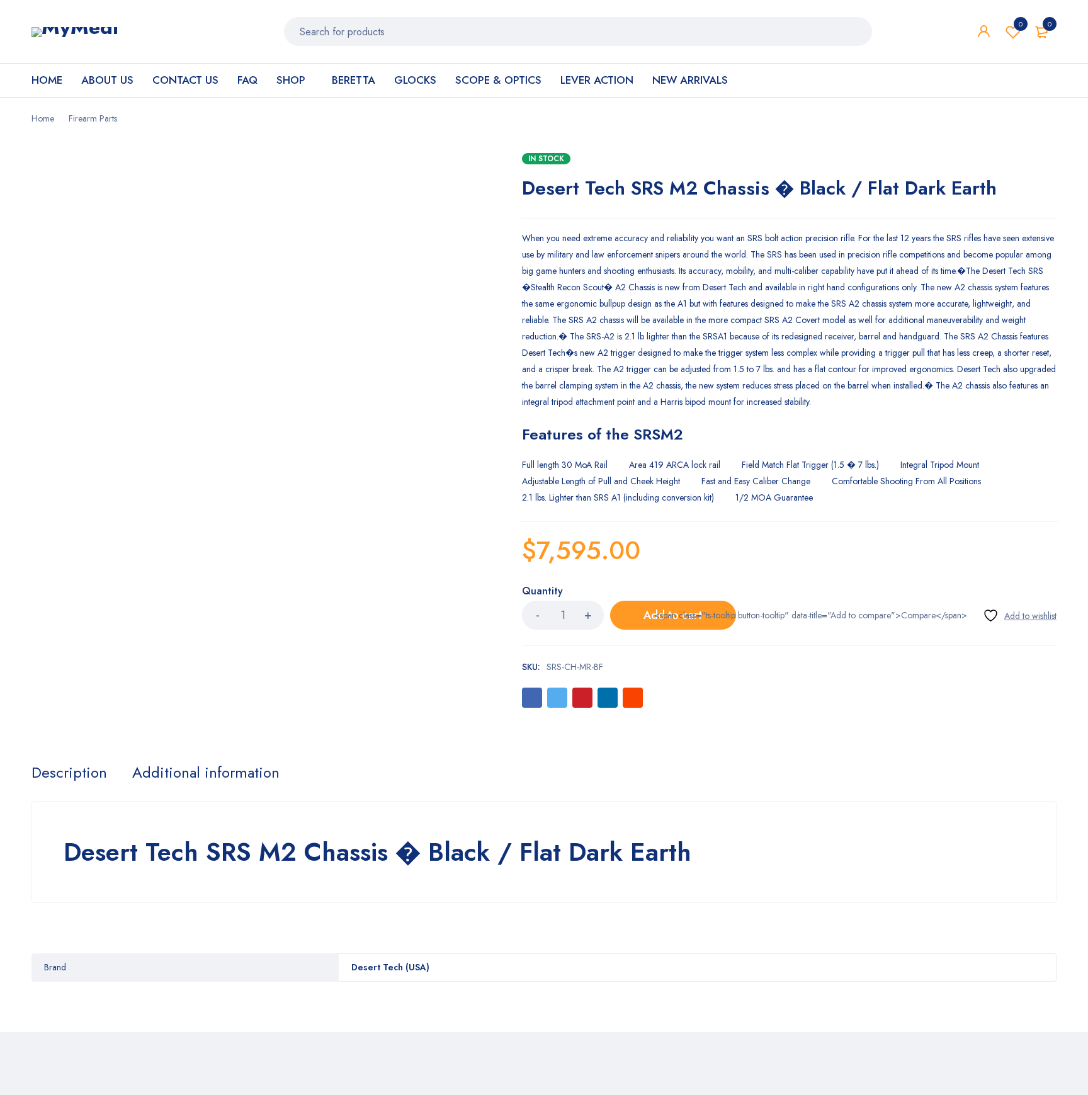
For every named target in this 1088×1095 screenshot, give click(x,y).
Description (69, 772)
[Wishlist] (1020, 615)
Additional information (206, 772)
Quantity (542, 591)
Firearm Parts (93, 118)
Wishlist (1021, 24)
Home (42, 118)
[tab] (69, 772)
